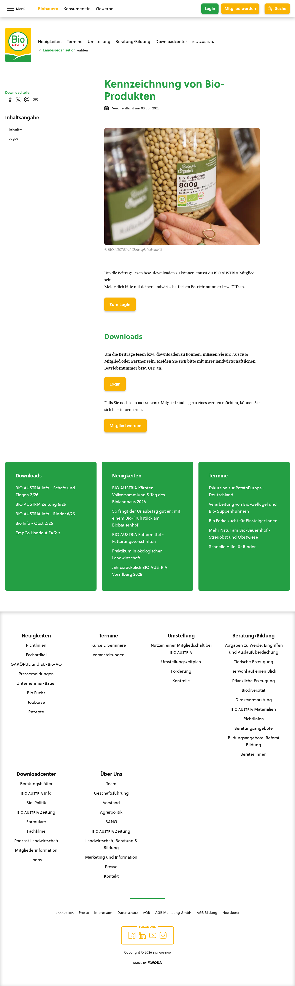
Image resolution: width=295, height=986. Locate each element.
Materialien (253, 709)
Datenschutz (127, 912)
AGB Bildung (207, 912)
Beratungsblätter (36, 783)
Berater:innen (253, 754)
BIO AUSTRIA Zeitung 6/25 (41, 504)
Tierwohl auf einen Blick (253, 671)
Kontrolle (181, 680)
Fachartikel (36, 655)
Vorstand (111, 802)
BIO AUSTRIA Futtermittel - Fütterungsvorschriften (138, 538)
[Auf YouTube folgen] (153, 935)
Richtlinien (36, 645)
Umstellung (99, 41)
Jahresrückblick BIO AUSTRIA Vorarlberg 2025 (139, 571)
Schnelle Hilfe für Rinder (232, 546)
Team (111, 783)
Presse (111, 866)
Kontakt (111, 876)
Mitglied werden (240, 8)
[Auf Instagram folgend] (163, 935)
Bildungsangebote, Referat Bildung (253, 741)
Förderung (181, 671)
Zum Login (119, 304)
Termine (74, 41)
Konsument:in (77, 8)
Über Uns (111, 774)
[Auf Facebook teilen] (9, 99)
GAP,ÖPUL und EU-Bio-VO (36, 664)
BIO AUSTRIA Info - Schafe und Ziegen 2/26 (45, 491)
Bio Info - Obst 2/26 (34, 523)
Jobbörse (36, 702)
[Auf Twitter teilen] (18, 99)
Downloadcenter (171, 41)
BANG (111, 821)
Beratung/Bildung (133, 41)
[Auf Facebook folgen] (132, 935)
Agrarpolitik (111, 812)
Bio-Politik (36, 802)
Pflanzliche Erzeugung (253, 680)
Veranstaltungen (109, 655)
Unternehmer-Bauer (36, 683)
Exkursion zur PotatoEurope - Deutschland (237, 491)
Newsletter (230, 912)
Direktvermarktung (253, 700)
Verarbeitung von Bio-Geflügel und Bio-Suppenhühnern (243, 507)
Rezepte (36, 712)
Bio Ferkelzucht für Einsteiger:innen (243, 520)
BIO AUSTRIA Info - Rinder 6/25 (45, 514)
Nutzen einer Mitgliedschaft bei (181, 648)
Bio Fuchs (36, 693)
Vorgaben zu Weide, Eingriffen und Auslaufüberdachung (253, 648)
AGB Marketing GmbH (173, 912)
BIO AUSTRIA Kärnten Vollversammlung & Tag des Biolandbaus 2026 (138, 494)
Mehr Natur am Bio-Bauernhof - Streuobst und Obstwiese (239, 533)
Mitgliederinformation (36, 850)
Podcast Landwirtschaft (36, 841)
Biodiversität (253, 690)
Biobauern (48, 8)
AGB (146, 912)
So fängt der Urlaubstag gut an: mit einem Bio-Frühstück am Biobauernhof (146, 518)
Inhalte (15, 130)
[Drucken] (35, 99)
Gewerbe (104, 8)
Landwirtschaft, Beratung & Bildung (111, 844)
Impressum (103, 912)
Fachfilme (36, 831)
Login (210, 8)
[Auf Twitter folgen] (142, 935)
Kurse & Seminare (108, 645)
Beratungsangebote (253, 728)
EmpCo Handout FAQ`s (38, 533)
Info (36, 793)
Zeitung (36, 812)
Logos (13, 138)
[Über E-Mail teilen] (26, 99)
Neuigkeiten (50, 41)
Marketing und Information (111, 857)
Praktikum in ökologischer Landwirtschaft (137, 554)
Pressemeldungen (36, 674)
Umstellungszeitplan (181, 661)
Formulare (36, 821)
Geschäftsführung (111, 793)
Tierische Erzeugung (253, 661)
